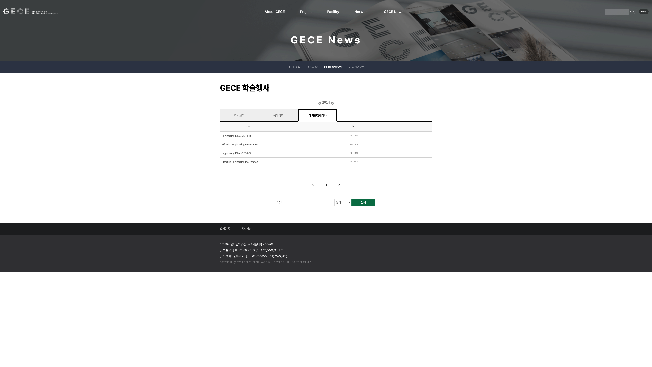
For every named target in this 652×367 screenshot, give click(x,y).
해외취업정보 (356, 67)
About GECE (275, 12)
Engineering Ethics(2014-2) (236, 153)
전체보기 (239, 115)
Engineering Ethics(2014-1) (236, 135)
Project (306, 12)
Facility (333, 12)
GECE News (393, 12)
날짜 (352, 126)
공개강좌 (278, 115)
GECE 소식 (294, 67)
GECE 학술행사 (333, 67)
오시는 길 (225, 228)
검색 (363, 202)
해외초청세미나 (318, 115)
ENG (643, 11)
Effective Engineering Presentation (240, 144)
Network (362, 12)
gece (34, 11)
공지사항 (312, 67)
